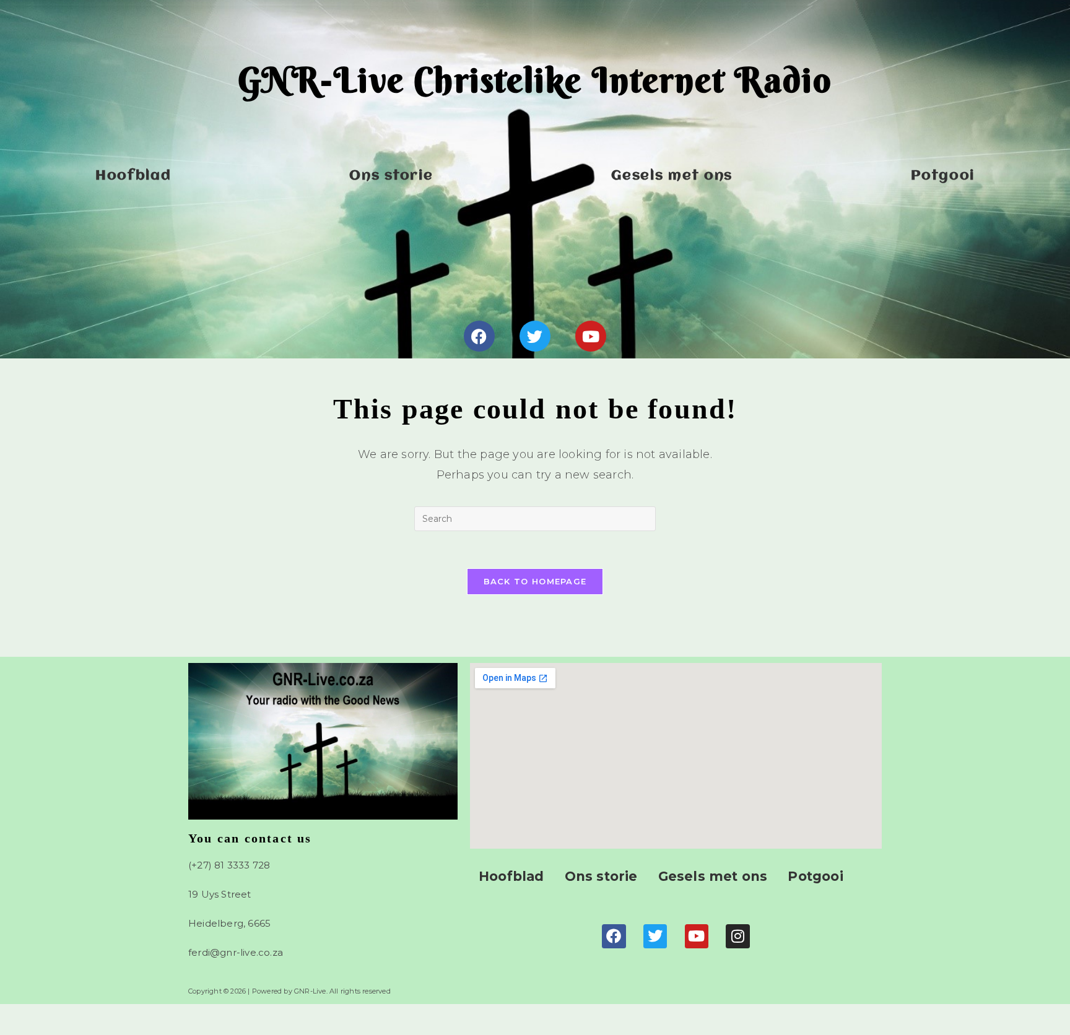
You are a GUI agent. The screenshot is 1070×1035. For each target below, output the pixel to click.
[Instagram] (737, 936)
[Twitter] (535, 336)
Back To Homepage (535, 581)
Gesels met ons (672, 176)
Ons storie (391, 176)
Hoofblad (133, 176)
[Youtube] (590, 336)
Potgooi (943, 176)
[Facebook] (479, 336)
